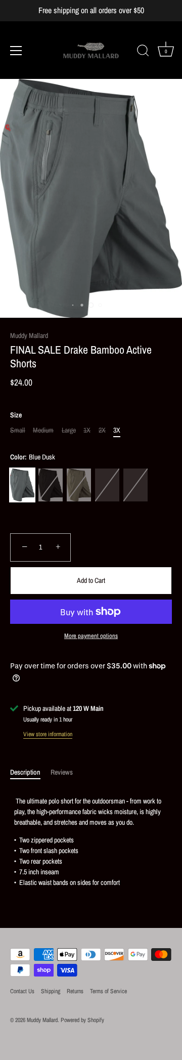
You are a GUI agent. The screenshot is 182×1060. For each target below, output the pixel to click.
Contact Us (22, 991)
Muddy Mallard (29, 335)
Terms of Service (108, 991)
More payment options (91, 635)
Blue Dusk (22, 485)
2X (102, 430)
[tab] (30, 772)
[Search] (143, 52)
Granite (107, 485)
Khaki (135, 485)
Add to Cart (91, 580)
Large (69, 430)
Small (17, 430)
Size (16, 415)
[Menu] (16, 50)
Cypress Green (79, 485)
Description (25, 772)
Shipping (50, 991)
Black (50, 485)
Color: (32, 457)
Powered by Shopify (82, 1020)
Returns (75, 991)
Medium (43, 430)
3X (116, 430)
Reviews (62, 772)
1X (86, 430)
